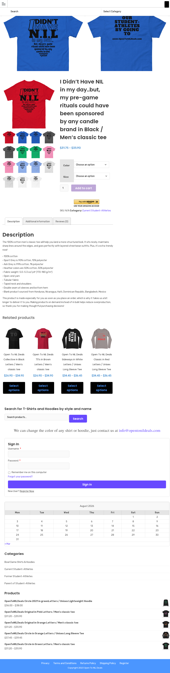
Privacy (45, 663)
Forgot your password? (20, 476)
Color (66, 165)
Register (124, 663)
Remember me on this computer (29, 472)
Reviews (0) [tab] (62, 221)
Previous (2, 16)
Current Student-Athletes (96, 210)
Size (66, 177)
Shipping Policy (108, 663)
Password (14, 460)
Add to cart (83, 188)
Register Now (27, 491)
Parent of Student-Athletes (19, 583)
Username (14, 448)
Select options (14, 388)
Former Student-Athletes (18, 576)
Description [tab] (13, 221)
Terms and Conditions (65, 663)
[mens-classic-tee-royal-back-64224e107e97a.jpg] (127, 43)
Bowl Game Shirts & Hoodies (19, 562)
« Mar (7, 543)
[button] (86, 203)
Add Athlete (166, 4)
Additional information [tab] (38, 221)
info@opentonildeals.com (139, 430)
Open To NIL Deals (93, 668)
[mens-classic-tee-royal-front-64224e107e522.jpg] (43, 43)
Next (168, 16)
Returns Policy (88, 663)
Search (78, 419)
